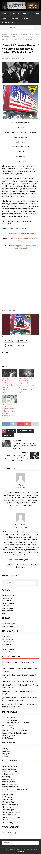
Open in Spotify (8, 310)
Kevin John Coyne (24, 58)
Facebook (6, 751)
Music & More (7, 799)
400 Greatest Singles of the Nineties (15, 723)
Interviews (14, 18)
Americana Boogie (9, 769)
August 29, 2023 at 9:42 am (20, 488)
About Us (5, 14)
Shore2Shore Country (10, 805)
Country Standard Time (10, 787)
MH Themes (21, 852)
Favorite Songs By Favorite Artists (14, 733)
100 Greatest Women (10, 720)
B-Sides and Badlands (10, 771)
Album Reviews (7, 725)
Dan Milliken (6, 600)
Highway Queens (8, 794)
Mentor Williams (25, 431)
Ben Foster (6, 606)
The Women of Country (11, 817)
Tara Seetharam (8, 603)
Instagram (6, 753)
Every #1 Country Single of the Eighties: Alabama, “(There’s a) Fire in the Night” (9, 408)
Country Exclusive (8, 782)
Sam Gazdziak (7, 611)
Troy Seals (8, 435)
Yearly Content (8, 23)
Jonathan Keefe (8, 608)
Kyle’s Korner (7, 797)
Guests (4, 613)
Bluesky (5, 748)
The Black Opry (8, 810)
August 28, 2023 (9, 58)
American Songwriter (10, 766)
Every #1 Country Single (21, 35)
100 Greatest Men (9, 718)
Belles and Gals (8, 774)
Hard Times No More (10, 792)
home (4, 18)
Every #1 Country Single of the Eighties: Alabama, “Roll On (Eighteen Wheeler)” (9, 382)
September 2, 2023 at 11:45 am (20, 527)
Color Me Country (8, 779)
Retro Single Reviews (10, 735)
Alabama (11, 431)
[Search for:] (20, 27)
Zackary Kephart (8, 642)
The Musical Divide (9, 815)
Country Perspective (9, 784)
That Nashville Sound (10, 807)
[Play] (20, 324)
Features (26, 14)
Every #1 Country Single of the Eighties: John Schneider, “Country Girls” (26, 382)
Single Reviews (7, 738)
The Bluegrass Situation (11, 812)
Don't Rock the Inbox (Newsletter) (14, 789)
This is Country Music (10, 822)
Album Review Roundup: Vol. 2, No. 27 (23, 681)
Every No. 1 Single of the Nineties (14, 730)
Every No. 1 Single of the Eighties (14, 728)
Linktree (5, 756)
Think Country (7, 820)
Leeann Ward (7, 598)
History (36, 14)
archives (15, 14)
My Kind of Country (9, 802)
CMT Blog (6, 777)
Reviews (25, 18)
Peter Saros (6, 647)
